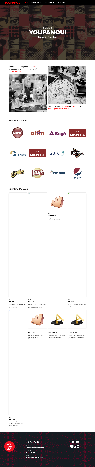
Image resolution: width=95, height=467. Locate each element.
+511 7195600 (30, 452)
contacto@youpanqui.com (34, 457)
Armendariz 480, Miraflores (35, 447)
